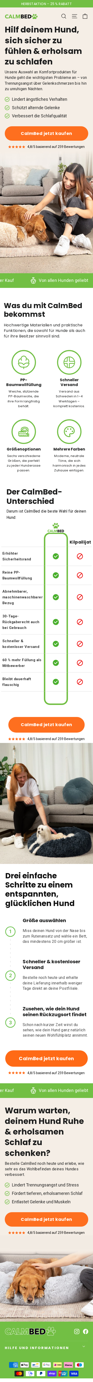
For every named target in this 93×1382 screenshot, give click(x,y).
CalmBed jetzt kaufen (46, 133)
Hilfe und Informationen (37, 1347)
